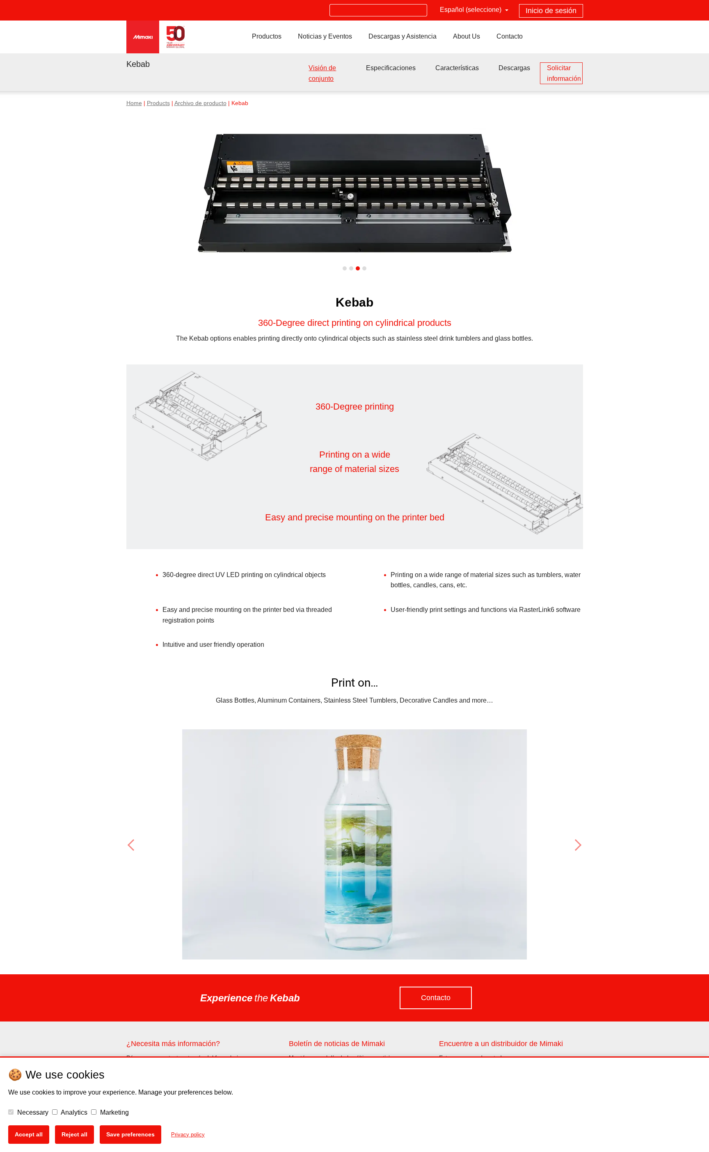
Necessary (32, 1112)
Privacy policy (188, 1134)
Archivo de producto (200, 103)
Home (134, 103)
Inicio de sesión (551, 11)
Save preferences (130, 1134)
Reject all (74, 1134)
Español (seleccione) (471, 9)
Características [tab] (457, 67)
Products (158, 103)
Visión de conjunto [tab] (322, 73)
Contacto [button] (436, 998)
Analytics (73, 1112)
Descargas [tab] (514, 67)
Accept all (29, 1134)
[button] (160, 845)
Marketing (113, 1112)
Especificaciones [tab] (391, 67)
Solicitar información (564, 73)
